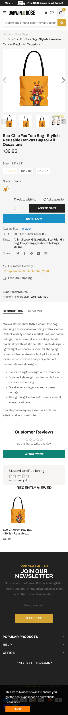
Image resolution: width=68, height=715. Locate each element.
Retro (41, 243)
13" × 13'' (10, 170)
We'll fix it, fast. (39, 296)
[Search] (61, 22)
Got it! (18, 709)
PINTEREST (24, 662)
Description (13, 311)
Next (63, 121)
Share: (7, 253)
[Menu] (4, 13)
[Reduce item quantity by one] (6, 208)
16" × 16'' (26, 170)
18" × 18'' (42, 170)
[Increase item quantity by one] (23, 208)
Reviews (35, 311)
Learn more (12, 702)
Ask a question (55, 199)
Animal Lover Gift (25, 239)
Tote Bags (52, 243)
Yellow (18, 246)
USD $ (6, 3)
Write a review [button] (34, 453)
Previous (4, 121)
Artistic (41, 239)
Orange (31, 243)
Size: (13, 163)
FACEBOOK (44, 662)
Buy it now (34, 218)
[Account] (46, 12)
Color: (12, 181)
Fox (22, 243)
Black (6, 189)
